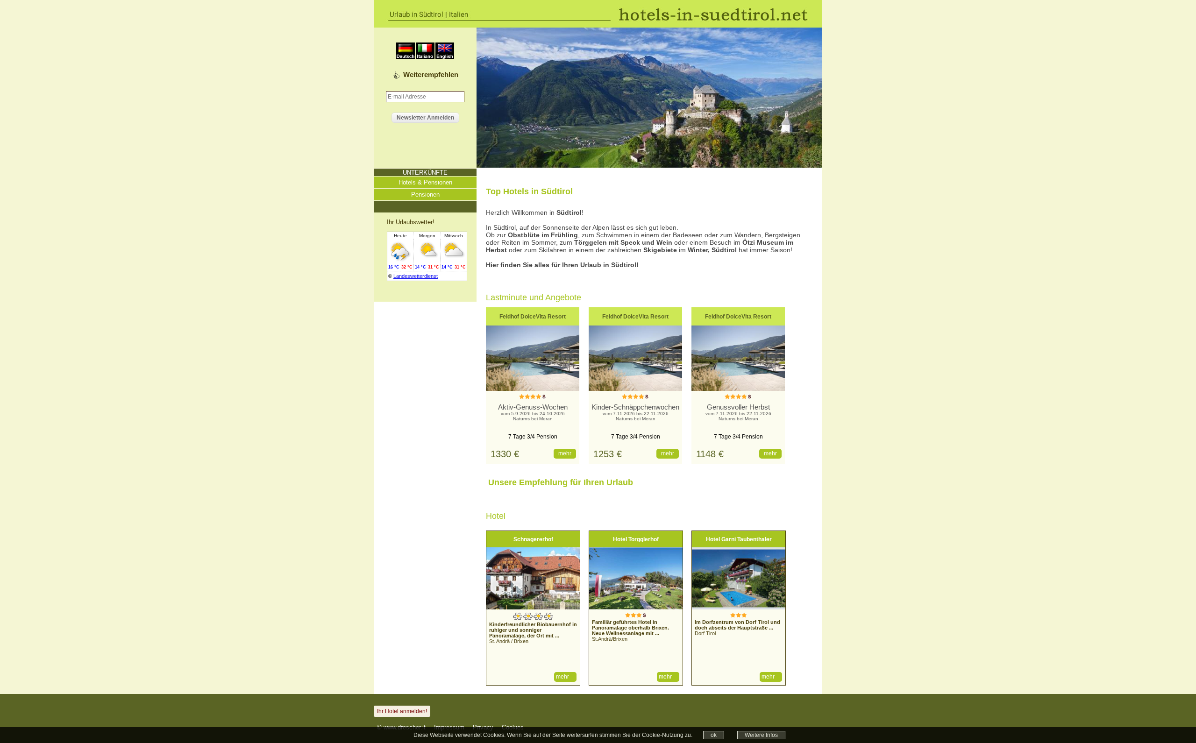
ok (714, 735)
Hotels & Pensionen (425, 182)
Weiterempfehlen (430, 74)
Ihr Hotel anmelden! (402, 711)
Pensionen (425, 194)
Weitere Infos (761, 735)
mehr (564, 453)
